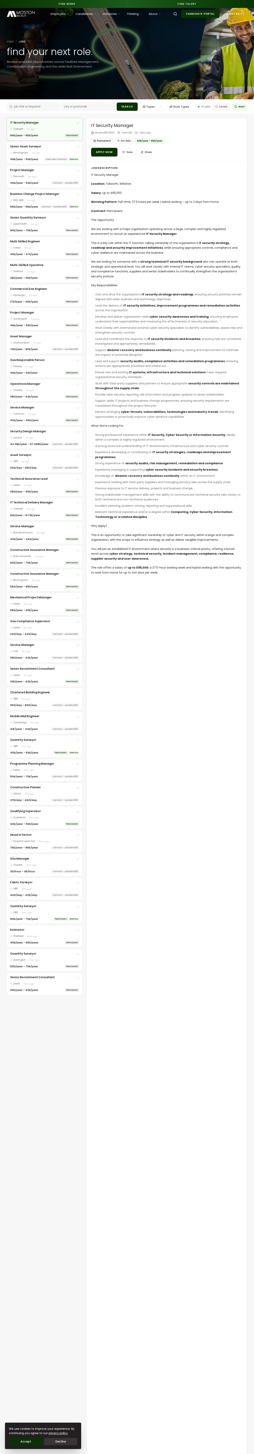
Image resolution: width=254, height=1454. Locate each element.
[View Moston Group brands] (38, 14)
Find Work (67, 4)
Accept (25, 1441)
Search (127, 106)
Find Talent (187, 4)
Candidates (84, 14)
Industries (110, 14)
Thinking (133, 14)
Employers (58, 14)
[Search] (175, 13)
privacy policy (58, 1433)
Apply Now (104, 152)
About (153, 14)
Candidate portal (200, 13)
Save (130, 152)
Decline (60, 1441)
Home (10, 41)
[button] (44, 129)
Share (148, 152)
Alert (241, 106)
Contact (234, 14)
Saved (223, 106)
